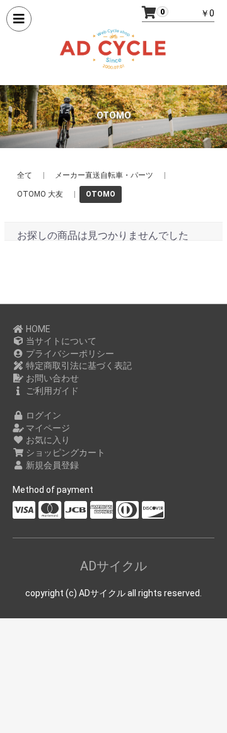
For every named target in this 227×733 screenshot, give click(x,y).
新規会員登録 (51, 465)
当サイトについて (60, 341)
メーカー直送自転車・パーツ (104, 175)
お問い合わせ (51, 378)
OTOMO (100, 194)
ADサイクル (113, 566)
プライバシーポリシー (69, 354)
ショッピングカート (64, 452)
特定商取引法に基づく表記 (78, 366)
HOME (37, 329)
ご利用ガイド (51, 391)
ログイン (42, 415)
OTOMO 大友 (40, 194)
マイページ (47, 428)
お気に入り (47, 440)
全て (24, 175)
